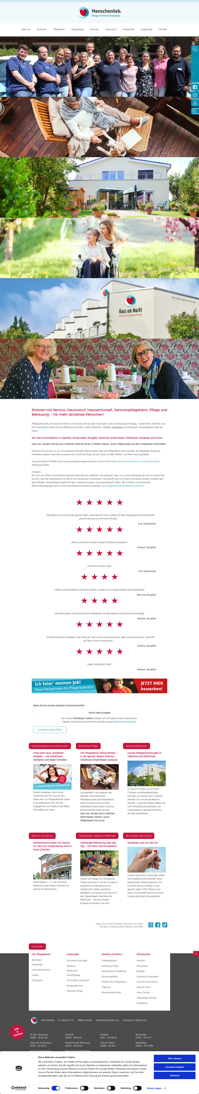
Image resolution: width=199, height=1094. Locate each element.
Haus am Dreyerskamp (147, 982)
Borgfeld (141, 971)
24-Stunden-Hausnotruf (78, 980)
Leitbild (35, 975)
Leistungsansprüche (41, 970)
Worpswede (142, 966)
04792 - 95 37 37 (143, 1038)
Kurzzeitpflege (73, 975)
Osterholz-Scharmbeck (147, 977)
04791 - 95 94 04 (38, 1046)
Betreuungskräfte (110, 977)
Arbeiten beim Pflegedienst (114, 982)
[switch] (84, 1088)
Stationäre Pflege (75, 991)
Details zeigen (154, 1088)
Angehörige (37, 964)
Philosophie (37, 980)
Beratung (71, 966)
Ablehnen (175, 1075)
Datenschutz (141, 1020)
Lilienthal (141, 961)
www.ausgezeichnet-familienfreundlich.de (122, 486)
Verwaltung (142, 1003)
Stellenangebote (109, 961)
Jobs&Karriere (18, 1032)
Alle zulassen (175, 1058)
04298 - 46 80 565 (38, 1038)
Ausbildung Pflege (110, 966)
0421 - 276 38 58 (108, 1038)
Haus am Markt (144, 987)
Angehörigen (42, 427)
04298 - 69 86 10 (73, 1038)
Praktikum (106, 987)
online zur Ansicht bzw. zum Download (136, 461)
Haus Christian (143, 992)
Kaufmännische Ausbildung (114, 971)
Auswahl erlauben (174, 1067)
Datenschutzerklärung (125, 722)
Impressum (128, 1020)
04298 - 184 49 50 (74, 1046)
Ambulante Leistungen (77, 961)
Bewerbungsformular (111, 992)
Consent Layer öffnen (50, 729)
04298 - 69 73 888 (144, 1046)
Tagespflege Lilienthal (146, 998)
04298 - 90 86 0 (108, 1046)
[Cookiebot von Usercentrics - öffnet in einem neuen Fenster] (19, 1088)
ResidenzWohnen (75, 986)
